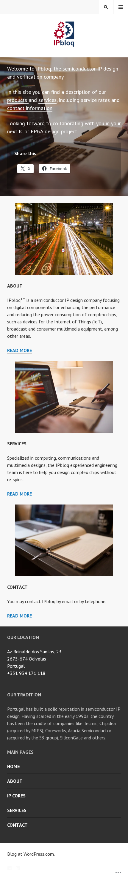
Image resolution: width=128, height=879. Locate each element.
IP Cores (16, 796)
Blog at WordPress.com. (31, 854)
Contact (17, 587)
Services (16, 444)
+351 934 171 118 (26, 673)
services (47, 100)
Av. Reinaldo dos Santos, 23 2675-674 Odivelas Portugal (34, 659)
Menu (121, 7)
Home (13, 766)
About (15, 286)
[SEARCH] (106, 7)
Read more (19, 350)
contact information (29, 108)
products (18, 100)
